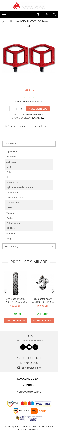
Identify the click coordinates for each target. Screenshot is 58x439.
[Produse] (4, 15)
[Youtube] (29, 347)
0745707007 (30, 363)
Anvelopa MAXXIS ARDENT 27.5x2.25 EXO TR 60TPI (16, 300)
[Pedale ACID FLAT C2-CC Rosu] (29, 58)
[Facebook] (23, 347)
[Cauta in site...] (54, 14)
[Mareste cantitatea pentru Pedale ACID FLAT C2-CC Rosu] (21, 108)
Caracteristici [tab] (11, 143)
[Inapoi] (2, 22)
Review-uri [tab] (11, 246)
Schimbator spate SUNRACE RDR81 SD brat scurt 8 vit (42, 300)
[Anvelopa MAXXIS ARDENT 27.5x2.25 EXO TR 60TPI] (15, 283)
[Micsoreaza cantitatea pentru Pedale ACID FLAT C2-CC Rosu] (11, 108)
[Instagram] (35, 347)
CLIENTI (28, 385)
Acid (29, 26)
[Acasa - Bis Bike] (29, 5)
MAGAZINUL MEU (27, 378)
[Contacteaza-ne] (38, 14)
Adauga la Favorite (16, 125)
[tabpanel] (29, 58)
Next (53, 61)
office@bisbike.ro (31, 367)
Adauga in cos (38, 108)
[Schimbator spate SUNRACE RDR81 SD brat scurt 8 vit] (42, 283)
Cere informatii (41, 125)
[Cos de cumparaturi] (46, 14)
